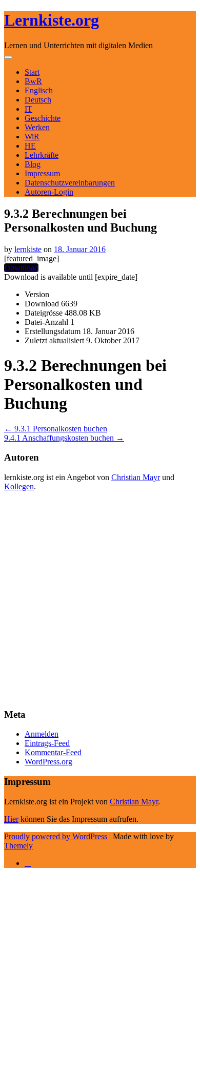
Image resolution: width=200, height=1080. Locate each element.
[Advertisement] (100, 599)
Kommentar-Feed (53, 752)
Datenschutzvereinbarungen (70, 182)
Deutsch (38, 99)
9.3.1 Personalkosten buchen (55, 428)
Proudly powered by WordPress (55, 836)
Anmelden (41, 734)
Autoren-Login (49, 192)
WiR (32, 136)
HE (30, 145)
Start (32, 72)
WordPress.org (48, 761)
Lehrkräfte (41, 155)
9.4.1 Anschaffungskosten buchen (64, 437)
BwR (33, 81)
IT (28, 109)
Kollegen (19, 486)
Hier (11, 819)
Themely (18, 845)
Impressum (42, 173)
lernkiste (28, 249)
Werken (37, 127)
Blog (33, 164)
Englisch (39, 90)
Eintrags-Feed (47, 743)
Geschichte (43, 118)
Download (21, 267)
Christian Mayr (135, 477)
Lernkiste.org (51, 20)
